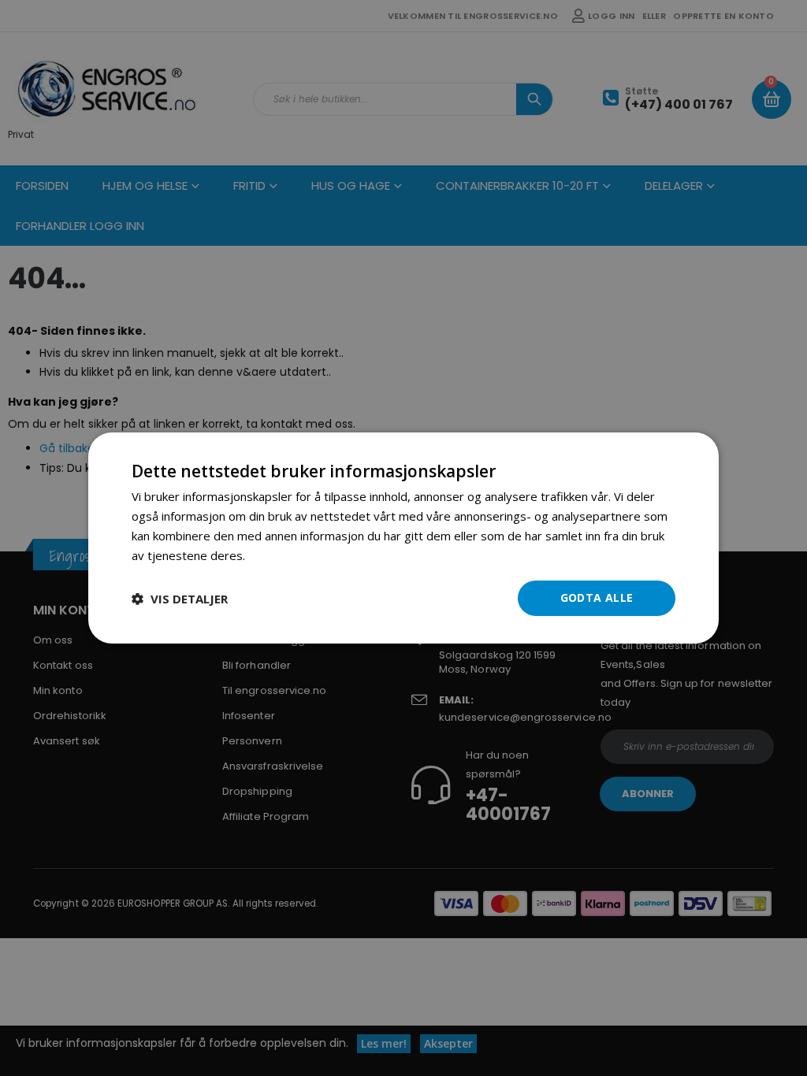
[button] (180, 598)
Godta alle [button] (597, 597)
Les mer (270, 555)
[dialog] (403, 538)
